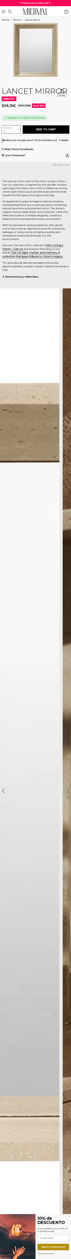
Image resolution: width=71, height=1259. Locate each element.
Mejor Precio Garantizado (19, 149)
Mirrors (17, 20)
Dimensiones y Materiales (21, 276)
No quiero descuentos (46, 1253)
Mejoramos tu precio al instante (26, 117)
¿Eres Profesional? (14, 155)
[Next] (67, 790)
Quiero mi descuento (53, 1247)
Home (5, 20)
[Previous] (3, 790)
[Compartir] (67, 157)
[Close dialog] (69, 1216)
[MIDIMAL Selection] (35, 11)
